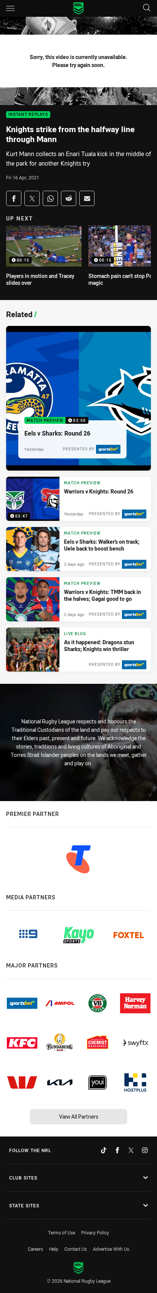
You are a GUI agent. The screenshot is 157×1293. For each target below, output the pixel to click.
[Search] (147, 8)
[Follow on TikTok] (104, 1150)
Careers (35, 1249)
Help (53, 1249)
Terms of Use (61, 1232)
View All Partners (78, 1116)
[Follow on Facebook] (117, 1150)
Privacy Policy (95, 1232)
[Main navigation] (10, 8)
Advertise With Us (111, 1249)
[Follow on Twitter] (131, 1150)
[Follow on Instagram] (145, 1150)
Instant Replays (28, 114)
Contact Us (75, 1249)
